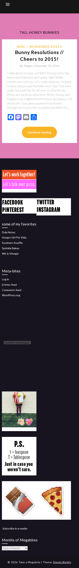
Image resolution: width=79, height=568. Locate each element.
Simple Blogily (62, 562)
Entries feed (9, 284)
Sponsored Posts (45, 46)
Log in (5, 279)
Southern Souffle (12, 242)
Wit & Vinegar (10, 253)
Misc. (21, 46)
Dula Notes (8, 232)
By (27, 65)
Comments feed (11, 290)
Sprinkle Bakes (10, 248)
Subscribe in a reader (14, 528)
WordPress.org (11, 295)
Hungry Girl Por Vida (14, 237)
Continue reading (39, 132)
